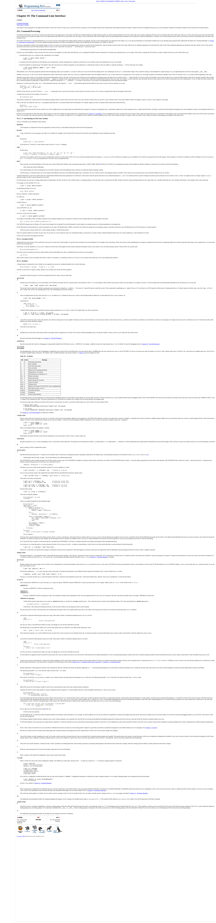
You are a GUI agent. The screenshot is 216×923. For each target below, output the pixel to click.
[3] (27, 227)
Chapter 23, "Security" (151, 727)
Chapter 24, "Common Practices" (112, 662)
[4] (147, 454)
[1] (48, 45)
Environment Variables (23, 24)
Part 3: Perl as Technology (38, 10)
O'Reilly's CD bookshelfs (107, 1)
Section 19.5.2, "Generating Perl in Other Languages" (86, 662)
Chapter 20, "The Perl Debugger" (53, 338)
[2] (100, 164)
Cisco (126, 1)
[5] (45, 709)
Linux (122, 1)
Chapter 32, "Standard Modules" (43, 783)
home (97, 1)
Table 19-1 (82, 353)
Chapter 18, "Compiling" (95, 113)
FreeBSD (117, 1)
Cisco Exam (132, 1)
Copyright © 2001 (21, 836)
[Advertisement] (7, 461)
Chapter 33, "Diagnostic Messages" (96, 790)
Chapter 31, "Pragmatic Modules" (99, 557)
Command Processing (22, 23)
